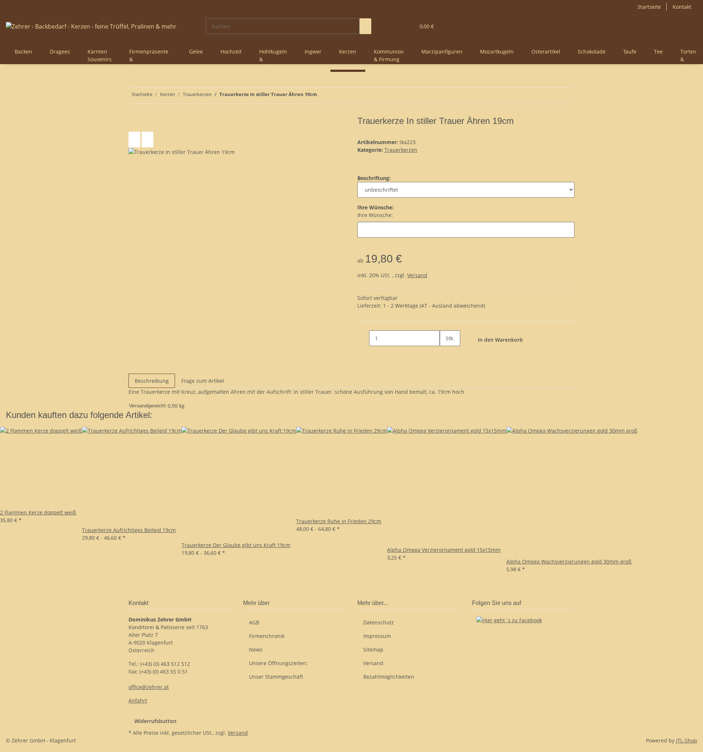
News (256, 649)
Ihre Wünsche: (375, 215)
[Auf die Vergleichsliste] (134, 139)
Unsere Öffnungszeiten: (278, 663)
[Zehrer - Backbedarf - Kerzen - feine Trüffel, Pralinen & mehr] (91, 26)
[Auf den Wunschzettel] (147, 139)
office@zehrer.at (149, 686)
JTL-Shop (686, 740)
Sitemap (373, 649)
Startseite (649, 6)
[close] (134, 124)
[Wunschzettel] (406, 26)
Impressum (377, 635)
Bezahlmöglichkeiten (388, 676)
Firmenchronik (266, 635)
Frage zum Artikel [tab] (202, 380)
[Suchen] (365, 26)
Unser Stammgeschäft (276, 676)
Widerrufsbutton (155, 721)
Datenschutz (378, 622)
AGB (254, 622)
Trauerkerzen (400, 149)
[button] (395, 26)
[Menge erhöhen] (445, 354)
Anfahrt (138, 700)
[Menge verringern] (363, 338)
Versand (417, 275)
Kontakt (682, 6)
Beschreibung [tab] (152, 380)
